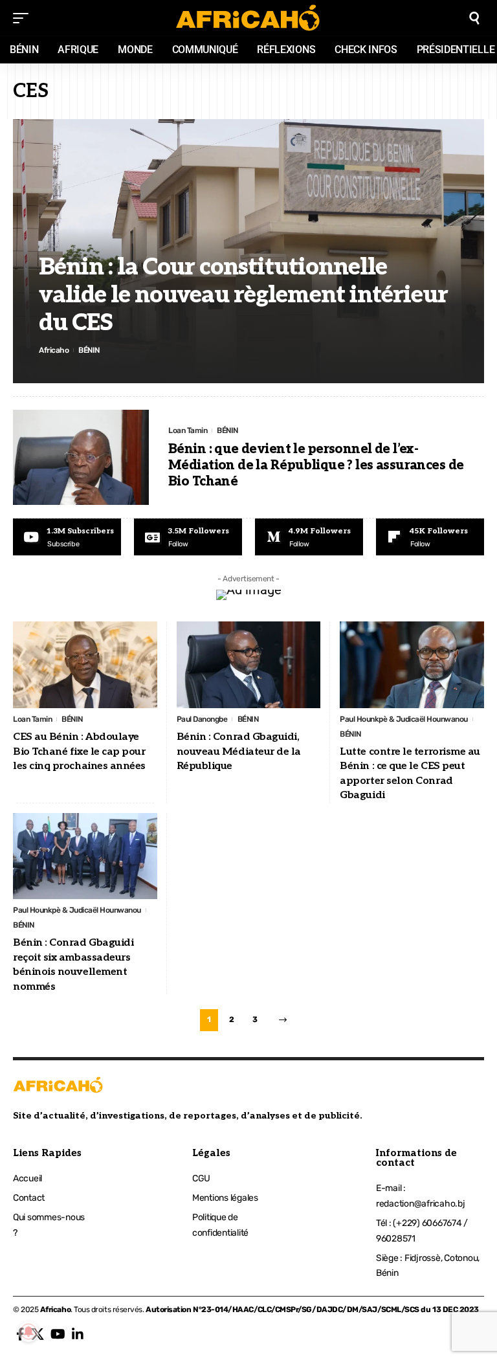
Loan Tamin (187, 430)
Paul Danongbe (202, 719)
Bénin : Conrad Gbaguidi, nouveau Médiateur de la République (239, 751)
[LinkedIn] (78, 1334)
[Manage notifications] (28, 1331)
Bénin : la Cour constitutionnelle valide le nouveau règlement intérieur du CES (243, 295)
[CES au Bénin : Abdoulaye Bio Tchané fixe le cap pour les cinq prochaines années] (85, 664)
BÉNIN (89, 350)
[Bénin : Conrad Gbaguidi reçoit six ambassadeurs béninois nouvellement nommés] (85, 856)
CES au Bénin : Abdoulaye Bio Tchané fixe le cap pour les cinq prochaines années (79, 751)
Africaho (54, 350)
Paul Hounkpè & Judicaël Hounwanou (404, 719)
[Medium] (309, 537)
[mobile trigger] (24, 18)
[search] (474, 18)
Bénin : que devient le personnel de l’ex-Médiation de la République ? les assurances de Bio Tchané (315, 465)
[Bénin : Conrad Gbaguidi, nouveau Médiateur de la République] (249, 664)
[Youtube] (67, 537)
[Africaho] (248, 18)
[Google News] (188, 537)
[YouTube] (58, 1334)
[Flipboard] (430, 537)
